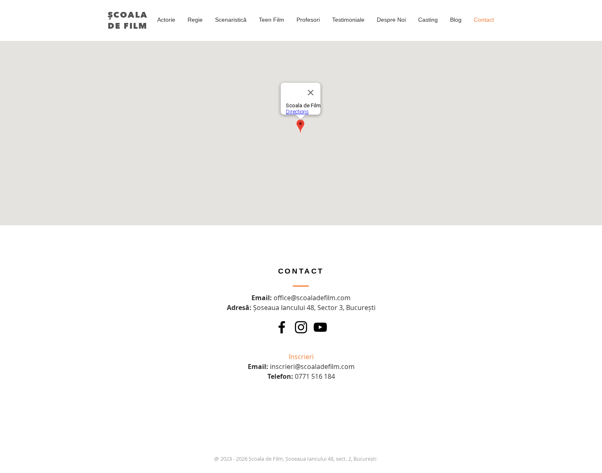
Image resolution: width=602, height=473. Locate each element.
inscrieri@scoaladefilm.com (312, 366)
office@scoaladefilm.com (312, 297)
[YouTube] (320, 327)
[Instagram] (301, 327)
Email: (262, 297)
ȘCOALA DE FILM (128, 20)
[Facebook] (282, 327)
